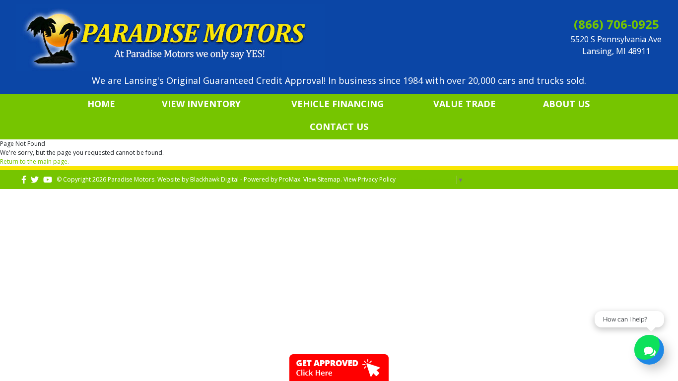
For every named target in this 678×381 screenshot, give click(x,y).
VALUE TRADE (464, 104)
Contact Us (339, 126)
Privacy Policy (377, 179)
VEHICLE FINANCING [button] (337, 104)
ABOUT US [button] (566, 104)
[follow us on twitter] (35, 179)
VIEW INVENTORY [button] (201, 104)
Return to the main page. (34, 161)
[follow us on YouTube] (47, 179)
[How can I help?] (649, 351)
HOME (101, 104)
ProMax (289, 179)
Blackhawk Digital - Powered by (234, 179)
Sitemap (329, 179)
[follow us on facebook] (23, 179)
